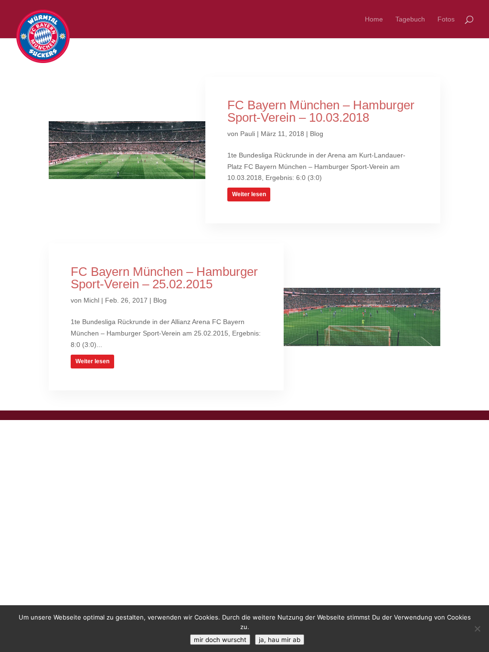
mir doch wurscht (220, 639)
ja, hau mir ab (279, 639)
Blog (316, 133)
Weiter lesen (249, 194)
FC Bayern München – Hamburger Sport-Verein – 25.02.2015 (164, 277)
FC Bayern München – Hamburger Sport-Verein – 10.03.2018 (321, 111)
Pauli (247, 133)
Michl (91, 300)
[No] (477, 628)
